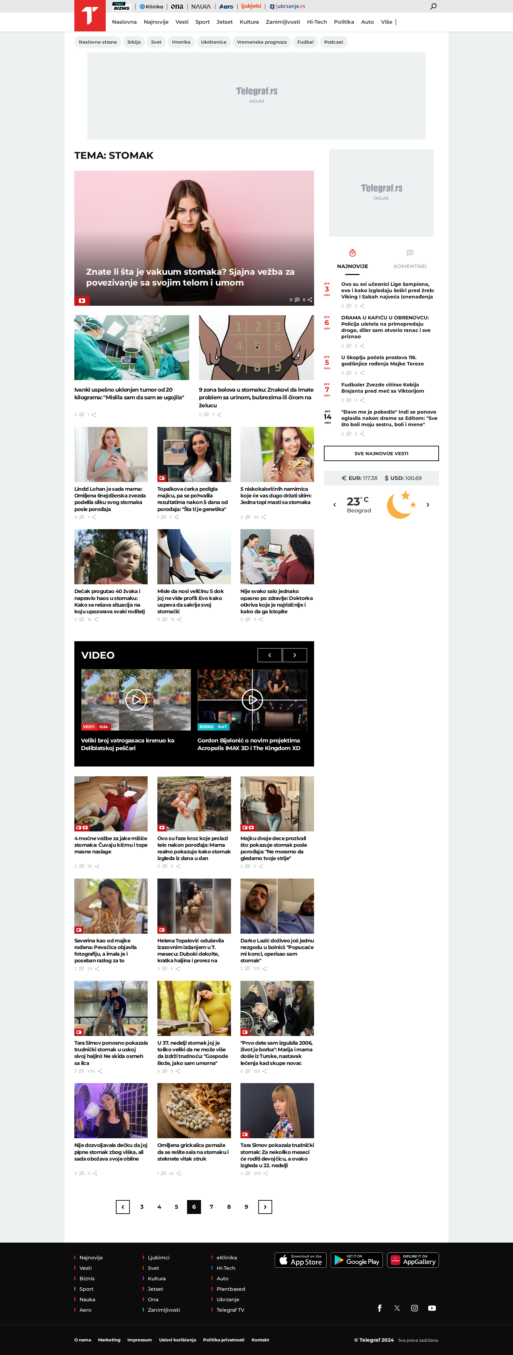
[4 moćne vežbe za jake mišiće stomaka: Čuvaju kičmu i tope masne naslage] (111, 803)
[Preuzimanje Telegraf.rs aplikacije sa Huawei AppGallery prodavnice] (413, 1260)
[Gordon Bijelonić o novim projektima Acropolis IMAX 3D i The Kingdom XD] (252, 700)
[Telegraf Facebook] (380, 1308)
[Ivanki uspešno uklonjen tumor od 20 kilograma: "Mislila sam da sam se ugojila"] (131, 347)
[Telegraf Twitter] (397, 1308)
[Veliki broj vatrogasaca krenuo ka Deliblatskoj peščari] (136, 700)
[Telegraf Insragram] (415, 1308)
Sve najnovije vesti (381, 453)
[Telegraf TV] (432, 1308)
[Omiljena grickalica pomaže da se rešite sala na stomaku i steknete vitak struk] (194, 1110)
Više (386, 21)
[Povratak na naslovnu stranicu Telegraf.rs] (90, 15)
